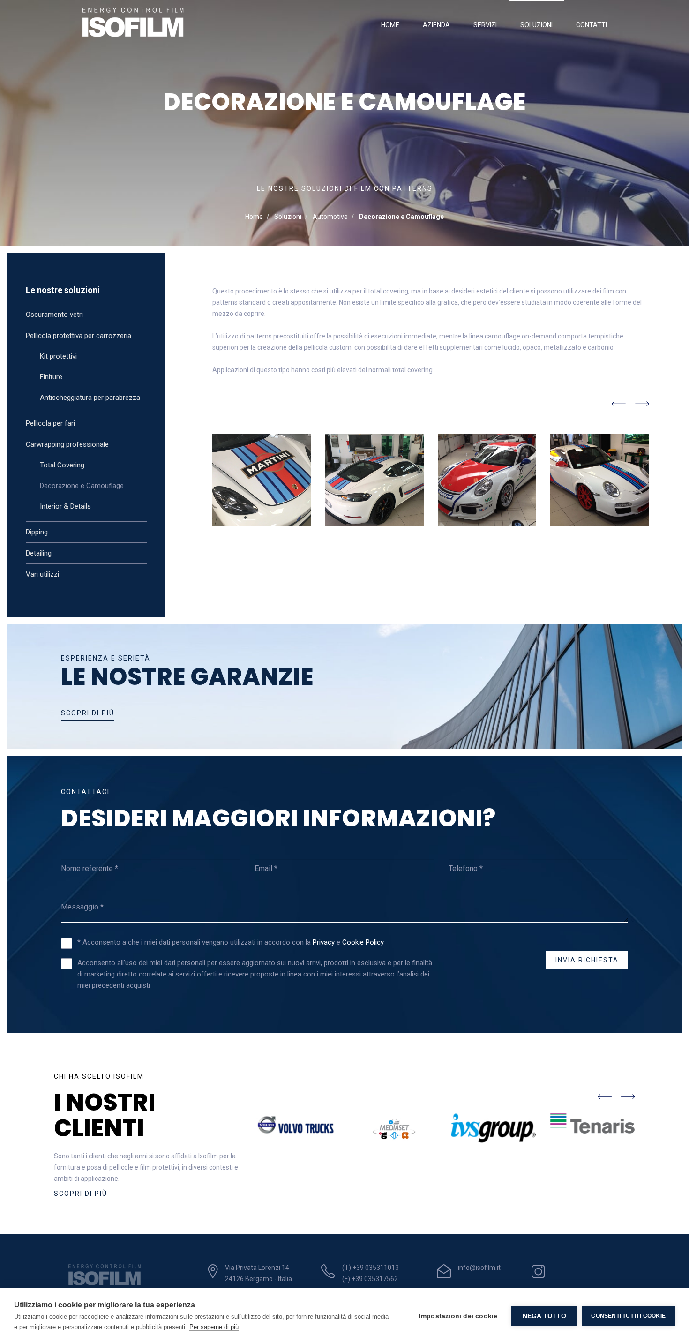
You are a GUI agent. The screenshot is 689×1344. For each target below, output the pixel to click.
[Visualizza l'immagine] (261, 480)
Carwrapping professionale (67, 444)
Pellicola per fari (50, 423)
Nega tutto (544, 1316)
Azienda (436, 25)
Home (390, 25)
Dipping (37, 532)
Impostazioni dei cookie (458, 1316)
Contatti (591, 25)
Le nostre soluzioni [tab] (63, 290)
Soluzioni (536, 25)
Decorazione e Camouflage (82, 485)
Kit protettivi (58, 356)
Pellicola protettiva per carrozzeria (78, 335)
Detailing (39, 553)
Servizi (485, 25)
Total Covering (62, 465)
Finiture (51, 377)
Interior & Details (65, 506)
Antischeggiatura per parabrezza (90, 397)
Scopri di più (87, 713)
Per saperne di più (214, 1326)
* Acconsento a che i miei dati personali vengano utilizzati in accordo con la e (230, 942)
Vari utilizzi (42, 574)
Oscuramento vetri (54, 314)
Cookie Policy (363, 942)
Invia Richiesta (587, 960)
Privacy (325, 942)
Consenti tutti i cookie (628, 1316)
